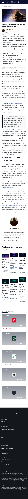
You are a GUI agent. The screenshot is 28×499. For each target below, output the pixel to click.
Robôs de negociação (5, 445)
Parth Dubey (13, 228)
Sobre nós (3, 421)
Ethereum (5, 383)
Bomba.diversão (7, 365)
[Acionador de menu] (3, 2)
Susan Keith (6, 270)
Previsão (3, 440)
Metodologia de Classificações (7, 429)
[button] (26, 2)
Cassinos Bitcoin (4, 453)
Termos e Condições (5, 459)
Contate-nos (3, 423)
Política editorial (4, 426)
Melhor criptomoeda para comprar (8, 450)
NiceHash (9, 113)
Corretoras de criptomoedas (7, 448)
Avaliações (3, 434)
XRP (4, 401)
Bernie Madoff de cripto (10, 187)
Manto (4, 347)
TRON (4, 329)
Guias (2, 437)
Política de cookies (5, 464)
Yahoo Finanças (14, 103)
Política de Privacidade (5, 461)
